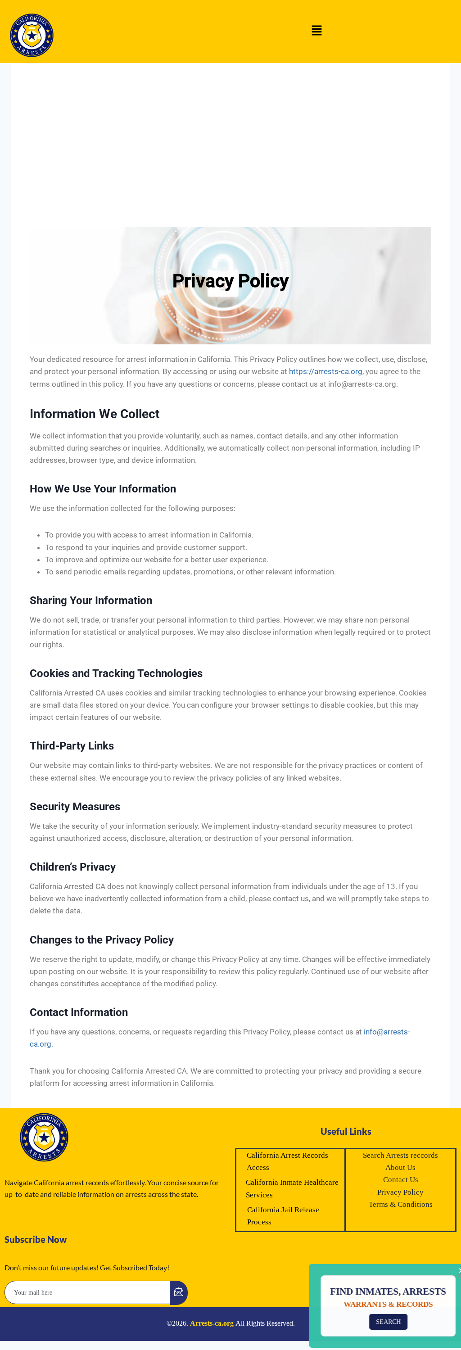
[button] (317, 31)
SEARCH (380, 1321)
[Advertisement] (230, 145)
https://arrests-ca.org (325, 371)
